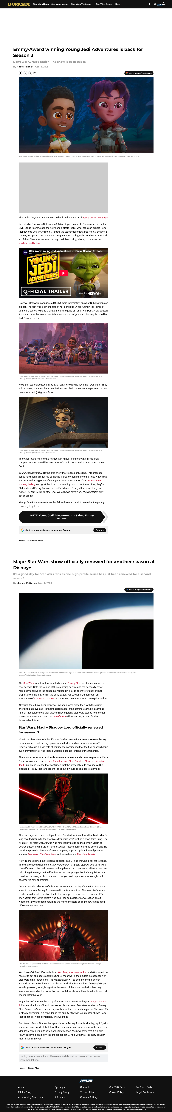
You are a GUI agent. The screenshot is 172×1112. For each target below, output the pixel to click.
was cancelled (72, 972)
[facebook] (149, 4)
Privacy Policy (62, 1092)
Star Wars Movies (59, 4)
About (21, 1087)
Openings (60, 1087)
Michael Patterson (27, 583)
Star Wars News (41, 4)
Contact (84, 1087)
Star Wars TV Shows (81, 4)
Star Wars (28, 683)
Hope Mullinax (25, 66)
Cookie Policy (116, 1092)
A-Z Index (60, 1097)
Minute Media (19, 1104)
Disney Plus (74, 683)
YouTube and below (29, 243)
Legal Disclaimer (145, 1092)
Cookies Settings (89, 1097)
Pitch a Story (25, 1092)
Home (22, 540)
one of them (59, 716)
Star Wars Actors (104, 4)
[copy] (35, 73)
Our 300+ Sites (117, 1087)
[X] (155, 4)
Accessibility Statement (31, 1097)
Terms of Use (87, 1092)
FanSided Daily (144, 1087)
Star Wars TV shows (45, 698)
